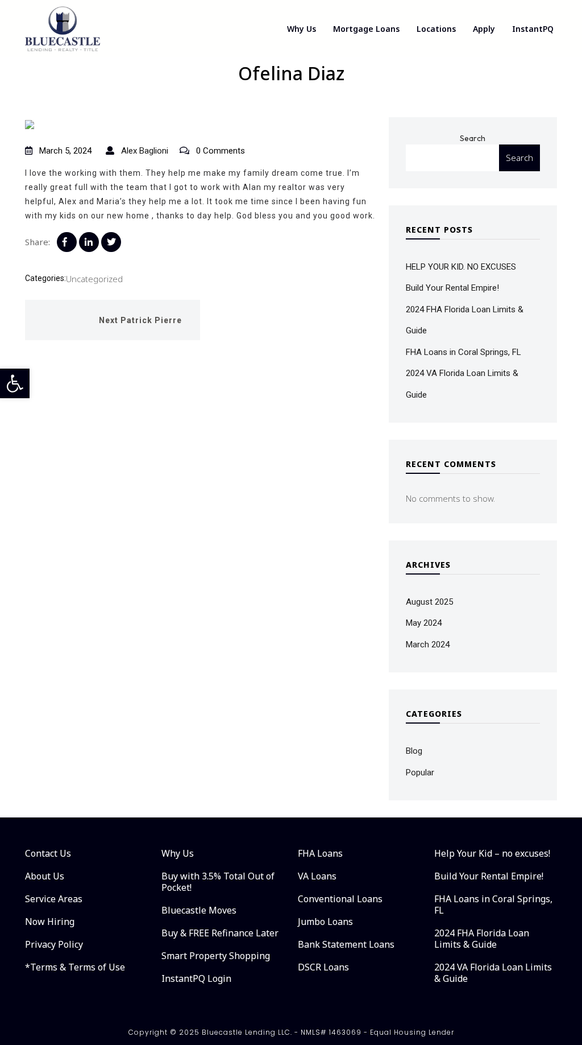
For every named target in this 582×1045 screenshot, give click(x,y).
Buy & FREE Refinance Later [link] (219, 933)
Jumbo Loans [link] (325, 921)
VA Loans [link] (317, 876)
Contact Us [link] (48, 853)
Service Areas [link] (53, 898)
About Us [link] (44, 876)
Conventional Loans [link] (340, 898)
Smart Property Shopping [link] (215, 955)
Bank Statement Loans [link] (346, 944)
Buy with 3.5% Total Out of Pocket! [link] (218, 881)
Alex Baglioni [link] (143, 151)
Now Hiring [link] (49, 921)
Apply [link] (484, 28)
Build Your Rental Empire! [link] (452, 288)
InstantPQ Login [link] (196, 978)
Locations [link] (436, 28)
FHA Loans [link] (320, 853)
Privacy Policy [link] (54, 944)
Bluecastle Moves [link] (198, 910)
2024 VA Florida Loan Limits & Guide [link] (493, 972)
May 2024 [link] (424, 623)
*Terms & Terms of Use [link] (75, 967)
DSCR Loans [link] (323, 967)
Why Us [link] (301, 28)
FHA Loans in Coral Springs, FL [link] (463, 352)
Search (472, 138)
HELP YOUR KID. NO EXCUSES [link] (461, 267)
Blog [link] (414, 751)
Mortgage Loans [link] (366, 28)
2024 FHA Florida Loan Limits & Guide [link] (481, 938)
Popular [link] (420, 772)
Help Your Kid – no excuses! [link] (492, 853)
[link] (15, 383)
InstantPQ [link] (533, 28)
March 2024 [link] (428, 644)
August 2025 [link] (429, 602)
